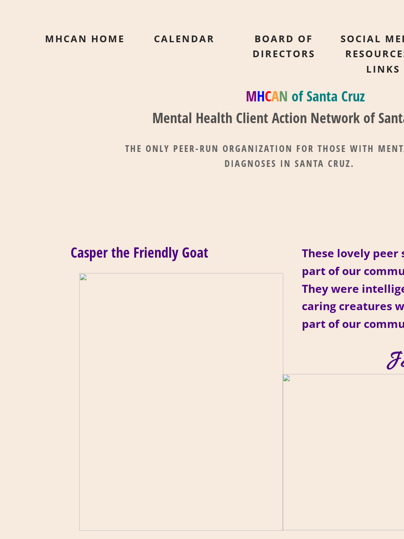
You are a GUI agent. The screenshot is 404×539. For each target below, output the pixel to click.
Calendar (184, 38)
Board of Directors (283, 46)
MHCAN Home (85, 38)
